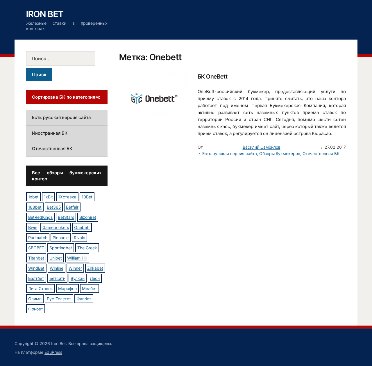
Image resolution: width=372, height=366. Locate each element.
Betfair (72, 207)
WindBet (36, 268)
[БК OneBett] (154, 97)
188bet (35, 207)
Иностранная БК (49, 133)
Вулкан (78, 278)
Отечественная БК (321, 153)
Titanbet (36, 257)
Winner (75, 268)
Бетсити (57, 278)
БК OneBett (213, 76)
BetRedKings (40, 217)
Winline (56, 268)
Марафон (67, 288)
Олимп (35, 298)
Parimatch (37, 237)
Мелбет (89, 288)
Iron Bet (45, 14)
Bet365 (54, 207)
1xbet (33, 196)
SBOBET (36, 247)
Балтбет (36, 278)
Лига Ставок (40, 288)
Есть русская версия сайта (229, 153)
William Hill (77, 257)
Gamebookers (55, 227)
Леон (95, 278)
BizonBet (87, 217)
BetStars (66, 217)
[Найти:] (67, 58)
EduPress (53, 352)
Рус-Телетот (59, 298)
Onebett (82, 227)
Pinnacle (61, 237)
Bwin (32, 227)
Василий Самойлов (261, 147)
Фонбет (35, 308)
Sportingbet (60, 247)
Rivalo (79, 237)
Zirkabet (95, 268)
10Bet (87, 196)
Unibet (55, 257)
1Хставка (67, 196)
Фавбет (83, 298)
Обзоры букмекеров (279, 153)
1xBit (48, 196)
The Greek (87, 247)
